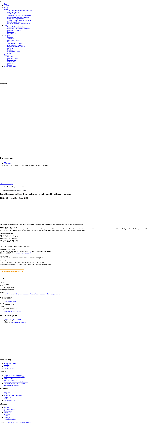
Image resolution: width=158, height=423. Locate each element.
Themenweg (11, 38)
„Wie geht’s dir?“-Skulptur (15, 45)
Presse (9, 53)
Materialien (7, 35)
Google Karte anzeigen (19, 322)
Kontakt (9, 65)
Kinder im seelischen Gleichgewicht (14, 377)
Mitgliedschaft (11, 61)
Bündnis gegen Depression (15, 22)
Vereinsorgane (11, 60)
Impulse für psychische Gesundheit (14, 375)
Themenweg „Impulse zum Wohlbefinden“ (19, 15)
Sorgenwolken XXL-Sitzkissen (16, 46)
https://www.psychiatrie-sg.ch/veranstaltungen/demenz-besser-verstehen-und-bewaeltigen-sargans (32, 294)
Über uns (6, 55)
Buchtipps (10, 48)
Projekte (6, 9)
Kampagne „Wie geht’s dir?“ (15, 18)
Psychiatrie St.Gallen (10, 301)
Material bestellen (9, 368)
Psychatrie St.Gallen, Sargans (12, 319)
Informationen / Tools (13, 51)
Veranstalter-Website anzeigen (12, 311)
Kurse (5, 290)
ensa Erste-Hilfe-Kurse (13, 14)
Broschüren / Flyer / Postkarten (13, 395)
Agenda (6, 7)
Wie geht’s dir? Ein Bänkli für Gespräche (19, 20)
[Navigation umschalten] (0, 1)
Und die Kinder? (12, 33)
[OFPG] (16, 82)
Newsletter (10, 63)
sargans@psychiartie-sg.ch (23, 253)
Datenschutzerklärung (10, 419)
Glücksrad (10, 42)
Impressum (7, 417)
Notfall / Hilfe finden (10, 66)
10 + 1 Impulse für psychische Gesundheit (19, 10)
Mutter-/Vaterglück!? (13, 12)
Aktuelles (6, 5)
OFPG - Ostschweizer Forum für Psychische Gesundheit (17, 422)
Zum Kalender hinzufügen (12, 271)
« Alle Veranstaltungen (6, 184)
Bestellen (10, 37)
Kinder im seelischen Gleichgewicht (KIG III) (20, 23)
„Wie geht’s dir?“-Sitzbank (15, 43)
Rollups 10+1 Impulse (13, 40)
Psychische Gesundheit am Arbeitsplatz (18, 28)
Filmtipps (10, 50)
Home (5, 4)
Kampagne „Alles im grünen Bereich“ (18, 17)
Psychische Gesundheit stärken (16, 27)
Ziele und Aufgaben (13, 58)
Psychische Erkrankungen (14, 30)
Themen (6, 25)
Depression (10, 32)
